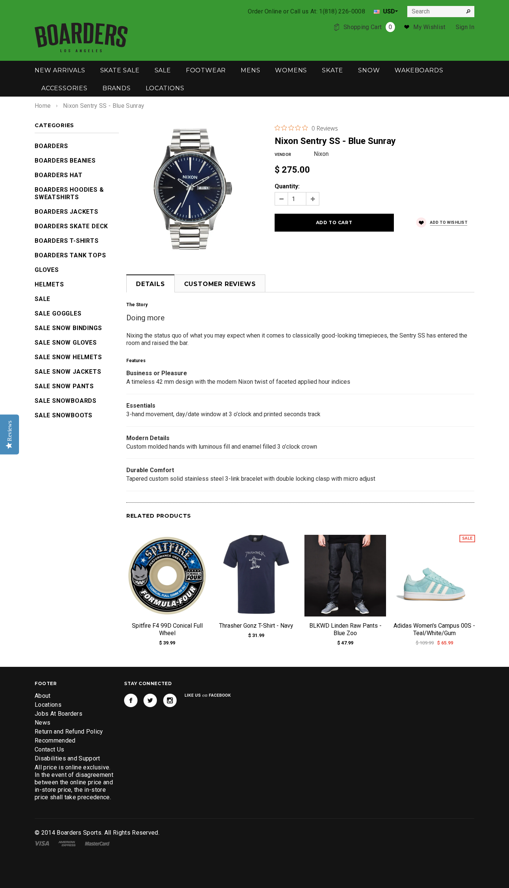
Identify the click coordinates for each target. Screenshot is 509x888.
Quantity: (287, 186)
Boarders (51, 146)
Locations (48, 704)
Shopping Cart (368, 27)
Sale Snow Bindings (68, 328)
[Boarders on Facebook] (130, 700)
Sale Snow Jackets (68, 371)
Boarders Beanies (65, 160)
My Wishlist (429, 27)
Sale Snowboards (66, 400)
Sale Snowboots (63, 415)
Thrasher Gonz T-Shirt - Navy (256, 625)
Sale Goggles (58, 313)
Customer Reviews (220, 284)
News (42, 722)
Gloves (47, 269)
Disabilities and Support (67, 758)
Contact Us (49, 749)
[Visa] (42, 843)
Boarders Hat (59, 175)
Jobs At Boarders (58, 713)
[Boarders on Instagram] (170, 700)
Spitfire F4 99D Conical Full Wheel (167, 629)
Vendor (283, 154)
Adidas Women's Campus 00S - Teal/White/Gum (434, 629)
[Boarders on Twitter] (150, 700)
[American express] (67, 843)
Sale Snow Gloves (66, 342)
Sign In (465, 27)
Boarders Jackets (66, 211)
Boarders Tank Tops (70, 255)
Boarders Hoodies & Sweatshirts (69, 193)
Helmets (49, 284)
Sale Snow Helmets (68, 357)
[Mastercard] (97, 843)
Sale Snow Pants (64, 386)
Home (43, 105)
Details (150, 284)
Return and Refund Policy (69, 731)
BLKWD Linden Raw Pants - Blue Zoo (345, 629)
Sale (42, 298)
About (43, 695)
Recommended (55, 740)
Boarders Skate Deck (71, 226)
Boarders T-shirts (67, 240)
